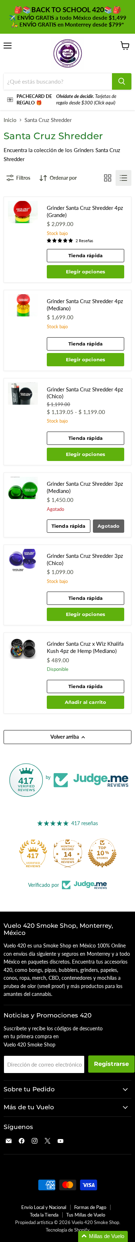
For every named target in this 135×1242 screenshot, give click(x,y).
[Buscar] (121, 81)
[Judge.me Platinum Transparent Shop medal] (33, 853)
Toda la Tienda (44, 1215)
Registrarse (111, 1063)
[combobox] (58, 81)
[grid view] (108, 178)
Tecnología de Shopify (68, 1230)
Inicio (10, 120)
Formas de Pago (90, 1207)
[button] (103, 1236)
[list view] (123, 178)
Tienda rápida (85, 255)
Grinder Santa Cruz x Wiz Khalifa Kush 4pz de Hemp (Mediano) (85, 647)
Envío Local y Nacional (43, 1207)
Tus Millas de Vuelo (85, 1215)
